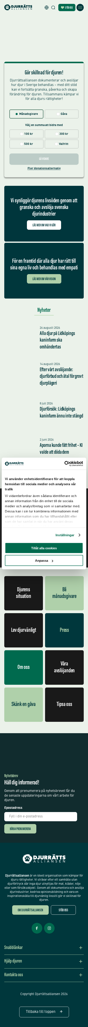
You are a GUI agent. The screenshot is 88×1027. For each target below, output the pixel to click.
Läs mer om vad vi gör (44, 225)
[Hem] (18, 7)
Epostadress (13, 808)
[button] (46, 7)
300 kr (63, 133)
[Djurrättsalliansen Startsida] (44, 859)
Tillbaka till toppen (41, 1012)
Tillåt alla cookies (44, 548)
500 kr (28, 144)
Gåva (64, 114)
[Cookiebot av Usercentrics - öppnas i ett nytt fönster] (64, 464)
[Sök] (53, 7)
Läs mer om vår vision (44, 279)
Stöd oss (69, 7)
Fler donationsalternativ (44, 168)
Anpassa (41, 560)
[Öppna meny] (80, 7)
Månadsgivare (28, 114)
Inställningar (65, 535)
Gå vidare (44, 159)
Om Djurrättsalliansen (30, 910)
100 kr (28, 133)
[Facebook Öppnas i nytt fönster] (37, 933)
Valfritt (63, 144)
